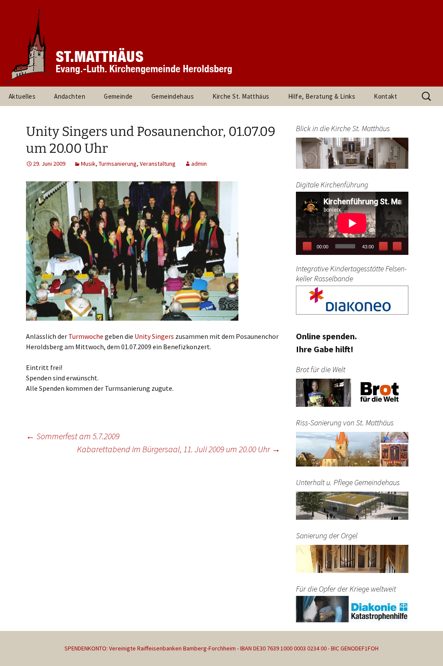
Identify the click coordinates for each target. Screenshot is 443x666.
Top (422, 645)
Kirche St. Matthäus (241, 96)
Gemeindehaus (172, 96)
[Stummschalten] (383, 246)
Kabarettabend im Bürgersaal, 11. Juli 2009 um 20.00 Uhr (178, 449)
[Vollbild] (397, 246)
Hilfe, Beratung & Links (321, 96)
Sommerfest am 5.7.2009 (72, 436)
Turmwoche (85, 336)
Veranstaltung (158, 163)
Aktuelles (22, 96)
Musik (88, 163)
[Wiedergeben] (307, 246)
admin (199, 163)
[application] (352, 223)
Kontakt (385, 96)
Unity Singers (154, 336)
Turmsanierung (118, 163)
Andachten (69, 96)
